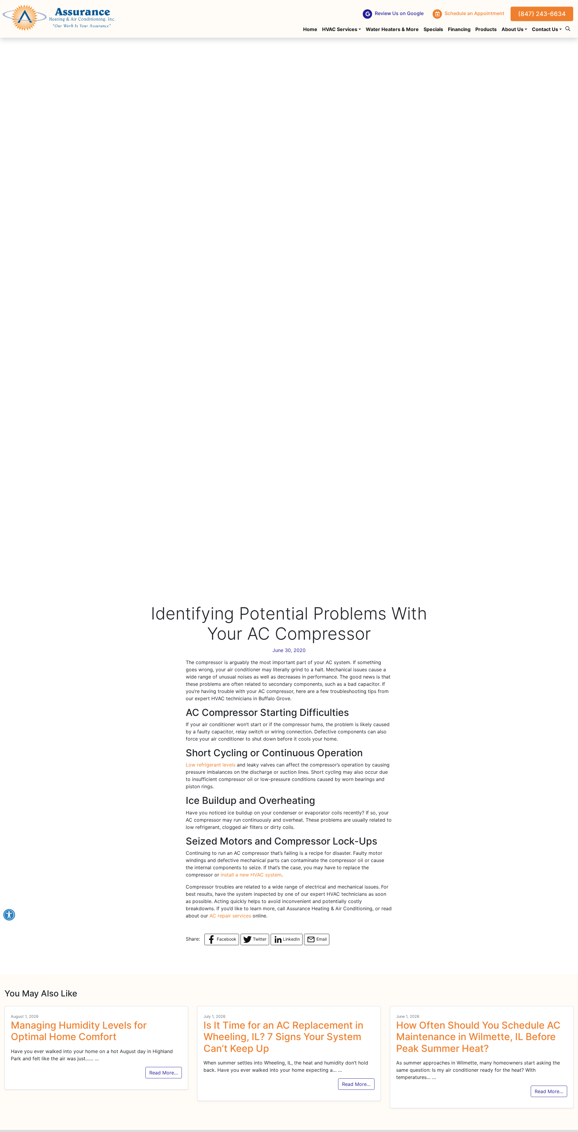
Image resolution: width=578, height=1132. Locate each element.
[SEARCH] (568, 26)
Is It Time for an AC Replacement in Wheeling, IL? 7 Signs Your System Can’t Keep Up (283, 1036)
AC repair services (230, 916)
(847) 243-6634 (542, 13)
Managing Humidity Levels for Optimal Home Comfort (79, 1031)
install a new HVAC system (251, 875)
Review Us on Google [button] (399, 14)
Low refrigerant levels (210, 765)
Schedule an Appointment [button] (473, 14)
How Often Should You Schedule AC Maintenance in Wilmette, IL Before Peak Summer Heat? (478, 1036)
